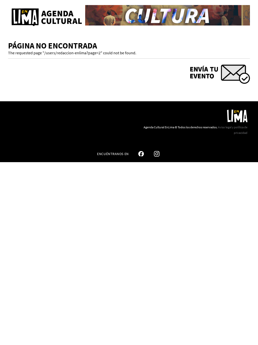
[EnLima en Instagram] (156, 154)
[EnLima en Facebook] (141, 154)
